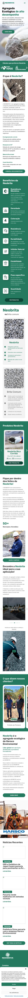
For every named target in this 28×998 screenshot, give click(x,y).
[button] (26, 969)
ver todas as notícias (14, 943)
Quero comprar (14, 560)
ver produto (14, 463)
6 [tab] (17, 622)
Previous (1, 68)
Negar (14, 988)
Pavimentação (17, 458)
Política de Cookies (9, 995)
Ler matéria (7, 871)
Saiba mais (8, 31)
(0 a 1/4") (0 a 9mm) (14, 456)
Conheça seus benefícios (13, 171)
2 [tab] (11, 622)
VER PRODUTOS (14, 300)
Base (10, 458)
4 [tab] (14, 622)
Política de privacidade (18, 995)
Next (26, 68)
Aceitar (14, 984)
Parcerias (7, 861)
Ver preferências (14, 992)
